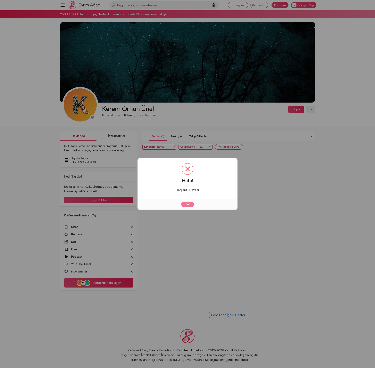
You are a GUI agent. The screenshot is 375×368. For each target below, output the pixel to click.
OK (188, 204)
